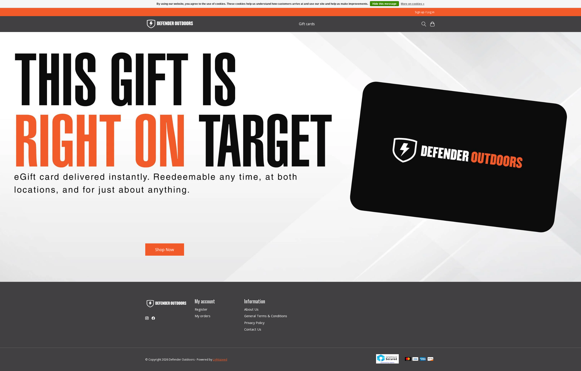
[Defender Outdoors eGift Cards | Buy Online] (170, 24)
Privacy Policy (254, 322)
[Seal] (387, 362)
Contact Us (252, 329)
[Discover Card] (430, 359)
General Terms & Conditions (265, 316)
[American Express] (423, 359)
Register (201, 309)
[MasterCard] (408, 359)
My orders (202, 316)
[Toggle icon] (423, 24)
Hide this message (384, 3)
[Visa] (415, 359)
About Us (251, 309)
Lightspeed (220, 359)
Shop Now (164, 249)
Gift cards (307, 24)
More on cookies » (412, 3)
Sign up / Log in (424, 12)
